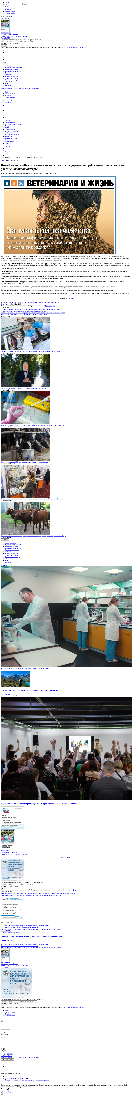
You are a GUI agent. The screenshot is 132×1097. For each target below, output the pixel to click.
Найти (25, 4)
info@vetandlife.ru (6, 18)
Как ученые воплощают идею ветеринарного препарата (19, 927)
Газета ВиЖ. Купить (7, 38)
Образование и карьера (12, 80)
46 (2, 45)
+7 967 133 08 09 (6, 100)
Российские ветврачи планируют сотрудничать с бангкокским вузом (23, 311)
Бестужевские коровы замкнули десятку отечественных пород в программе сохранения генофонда (33, 536)
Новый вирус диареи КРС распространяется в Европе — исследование (24, 314)
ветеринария (10, 302)
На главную (5, 539)
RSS (6, 1076)
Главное (7, 121)
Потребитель (9, 136)
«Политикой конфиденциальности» (74, 47)
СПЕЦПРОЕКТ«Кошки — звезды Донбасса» (10, 695)
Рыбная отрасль (10, 129)
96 (5, 1005)
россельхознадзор (53, 302)
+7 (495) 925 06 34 (7, 1054)
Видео (7, 83)
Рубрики (8, 2)
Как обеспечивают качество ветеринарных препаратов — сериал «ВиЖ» (25, 668)
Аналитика (8, 81)
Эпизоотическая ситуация (13, 68)
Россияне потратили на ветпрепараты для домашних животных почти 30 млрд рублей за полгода (33, 499)
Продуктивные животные (13, 71)
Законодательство (10, 66)
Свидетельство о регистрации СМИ (16, 1078)
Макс (69, 298)
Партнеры (8, 9)
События (8, 143)
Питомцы (4, 670)
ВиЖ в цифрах (9, 141)
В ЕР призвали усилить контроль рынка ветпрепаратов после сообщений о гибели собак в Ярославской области (38, 893)
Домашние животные (12, 73)
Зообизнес (8, 75)
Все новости (9, 85)
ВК (73, 298)
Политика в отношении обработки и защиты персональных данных (27, 1080)
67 (5, 45)
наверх (3, 1019)
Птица (7, 127)
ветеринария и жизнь (22, 302)
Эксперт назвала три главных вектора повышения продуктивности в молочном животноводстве (33, 313)
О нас (6, 6)
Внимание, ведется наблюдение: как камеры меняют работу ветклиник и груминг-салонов (31, 929)
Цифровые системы (11, 69)
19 (2, 1005)
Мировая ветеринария (12, 78)
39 (5, 888)
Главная (7, 147)
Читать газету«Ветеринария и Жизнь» (9, 33)
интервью (4, 565)
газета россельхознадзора (38, 302)
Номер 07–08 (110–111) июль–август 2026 (14, 36)
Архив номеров (10, 11)
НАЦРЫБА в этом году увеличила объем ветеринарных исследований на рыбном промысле (31, 309)
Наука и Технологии (11, 76)
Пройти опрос (50, 306)
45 (2, 888)
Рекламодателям (10, 13)
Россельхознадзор (10, 8)
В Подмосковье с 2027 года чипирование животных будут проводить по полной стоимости (31, 895)
